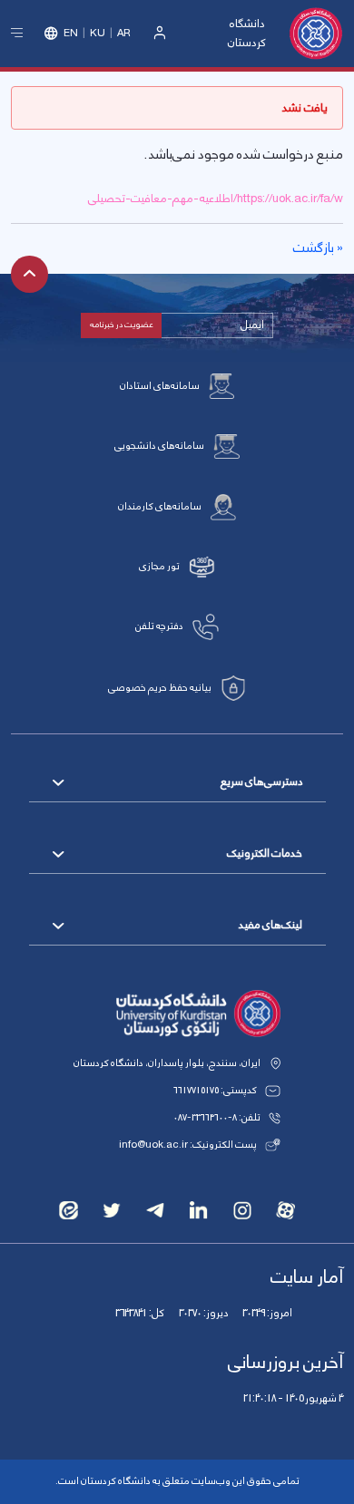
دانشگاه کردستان (247, 33)
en (71, 33)
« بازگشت (318, 248)
